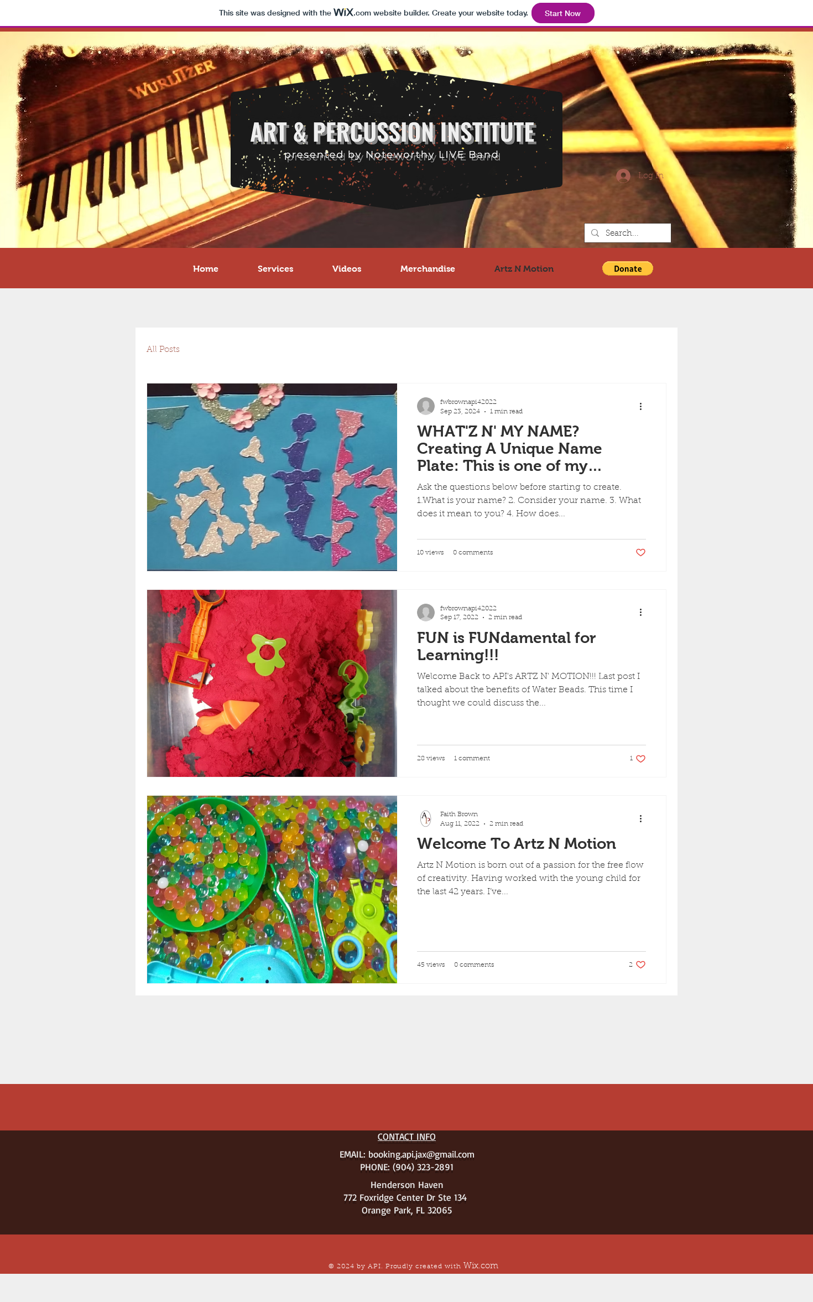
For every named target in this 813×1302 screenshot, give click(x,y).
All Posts (163, 350)
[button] (627, 268)
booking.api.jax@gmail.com (421, 1154)
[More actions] (644, 406)
